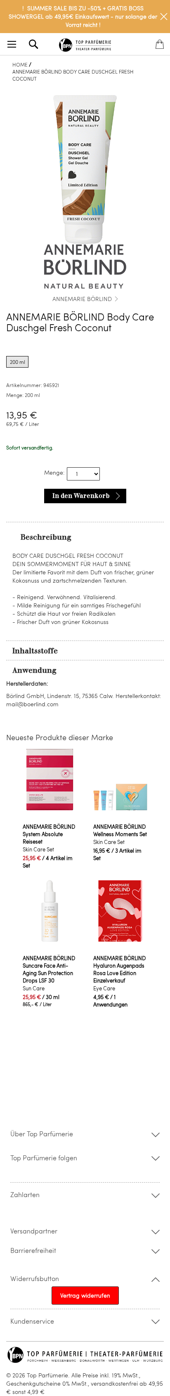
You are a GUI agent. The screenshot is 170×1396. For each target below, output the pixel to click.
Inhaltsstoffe (35, 651)
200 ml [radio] (17, 362)
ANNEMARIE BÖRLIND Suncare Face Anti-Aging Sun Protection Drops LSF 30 (49, 969)
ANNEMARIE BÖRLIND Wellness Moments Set (120, 830)
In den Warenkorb (81, 496)
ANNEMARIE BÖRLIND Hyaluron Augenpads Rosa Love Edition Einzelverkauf (119, 969)
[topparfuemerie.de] (85, 43)
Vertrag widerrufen (85, 1295)
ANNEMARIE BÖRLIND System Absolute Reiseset (49, 834)
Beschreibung (46, 537)
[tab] (85, 537)
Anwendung (34, 670)
